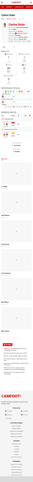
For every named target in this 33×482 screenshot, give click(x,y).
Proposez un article (16, 467)
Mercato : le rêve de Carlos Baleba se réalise (15, 356)
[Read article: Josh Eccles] (16, 231)
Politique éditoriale (16, 428)
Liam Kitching (5, 273)
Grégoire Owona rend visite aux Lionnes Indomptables (14, 373)
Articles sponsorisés (16, 472)
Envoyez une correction (17, 464)
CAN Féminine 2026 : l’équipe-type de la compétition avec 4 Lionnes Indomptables (14, 368)
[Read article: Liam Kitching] (16, 260)
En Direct (9, 7)
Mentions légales (16, 426)
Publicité (16, 446)
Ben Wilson (5, 302)
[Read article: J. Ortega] (16, 173)
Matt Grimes (5, 331)
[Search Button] (31, 2)
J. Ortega (4, 186)
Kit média (16, 449)
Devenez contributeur (16, 469)
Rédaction (16, 451)
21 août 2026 (5, 188)
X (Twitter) (25, 411)
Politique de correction (16, 434)
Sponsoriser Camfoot (16, 475)
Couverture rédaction (16, 457)
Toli (2, 7)
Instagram (9, 415)
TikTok (9, 418)
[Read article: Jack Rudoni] (16, 202)
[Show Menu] (2, 2)
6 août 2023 (21, 19)
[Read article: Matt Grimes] (16, 318)
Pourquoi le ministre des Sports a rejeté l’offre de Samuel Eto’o (16, 364)
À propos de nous (16, 444)
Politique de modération (16, 436)
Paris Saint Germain (22, 33)
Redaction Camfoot (11, 19)
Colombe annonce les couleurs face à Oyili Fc (15, 353)
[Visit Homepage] (16, 2)
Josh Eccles (5, 244)
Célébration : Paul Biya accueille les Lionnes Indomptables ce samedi (15, 349)
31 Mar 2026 (5, 132)
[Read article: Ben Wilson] (16, 289)
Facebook (9, 411)
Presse (16, 454)
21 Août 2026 (5, 122)
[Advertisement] (16, 479)
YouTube (25, 415)
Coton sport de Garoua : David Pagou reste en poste (16, 359)
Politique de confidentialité (16, 431)
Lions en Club (19, 7)
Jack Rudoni (5, 215)
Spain (21, 31)
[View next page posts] (18, 378)
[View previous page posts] (15, 378)
